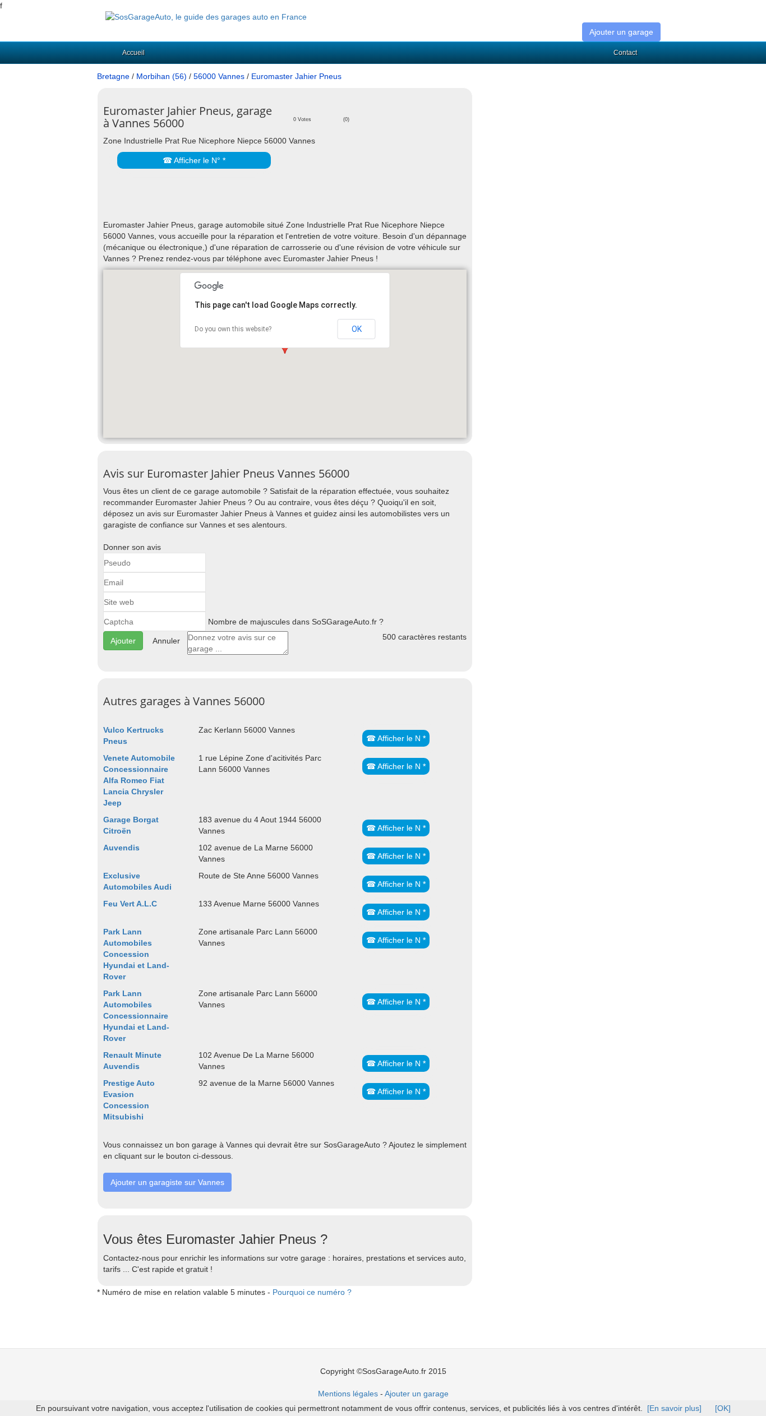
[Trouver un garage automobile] (206, 16)
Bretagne (113, 76)
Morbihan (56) (161, 76)
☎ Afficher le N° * (194, 160)
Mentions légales (348, 1393)
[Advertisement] (234, 202)
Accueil (133, 53)
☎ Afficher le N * (396, 738)
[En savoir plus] (674, 1408)
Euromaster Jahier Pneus (296, 76)
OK (357, 329)
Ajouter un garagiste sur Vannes (167, 1182)
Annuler (166, 640)
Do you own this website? (233, 329)
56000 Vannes (218, 76)
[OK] (723, 1408)
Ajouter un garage (621, 31)
